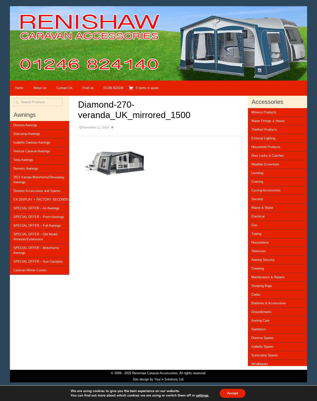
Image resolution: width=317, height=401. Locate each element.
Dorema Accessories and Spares (36, 191)
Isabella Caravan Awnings (31, 142)
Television (258, 251)
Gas (254, 225)
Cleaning (257, 268)
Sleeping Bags (261, 286)
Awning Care (260, 320)
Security (257, 199)
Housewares (260, 242)
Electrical (258, 216)
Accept (232, 393)
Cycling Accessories (266, 190)
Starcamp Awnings (26, 134)
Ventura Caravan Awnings (31, 151)
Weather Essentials (265, 164)
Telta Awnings (23, 160)
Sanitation (258, 329)
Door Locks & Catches (267, 155)
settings (202, 395)
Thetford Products (264, 129)
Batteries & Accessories (268, 303)
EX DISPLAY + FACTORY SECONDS (40, 199)
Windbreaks (259, 364)
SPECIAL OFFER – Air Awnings (36, 208)
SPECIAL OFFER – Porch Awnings (38, 217)
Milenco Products (263, 112)
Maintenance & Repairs (268, 277)
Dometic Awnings (25, 168)
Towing (256, 234)
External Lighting (263, 138)
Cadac (256, 294)
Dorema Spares (262, 338)
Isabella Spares (262, 346)
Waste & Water (262, 208)
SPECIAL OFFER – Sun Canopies (38, 261)
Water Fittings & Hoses (268, 121)
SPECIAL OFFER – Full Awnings (37, 225)
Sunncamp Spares (264, 355)
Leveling (257, 173)
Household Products (265, 147)
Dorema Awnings (25, 125)
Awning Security (263, 260)
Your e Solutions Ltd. (169, 379)
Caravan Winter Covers (30, 270)
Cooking (257, 182)
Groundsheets (261, 312)
